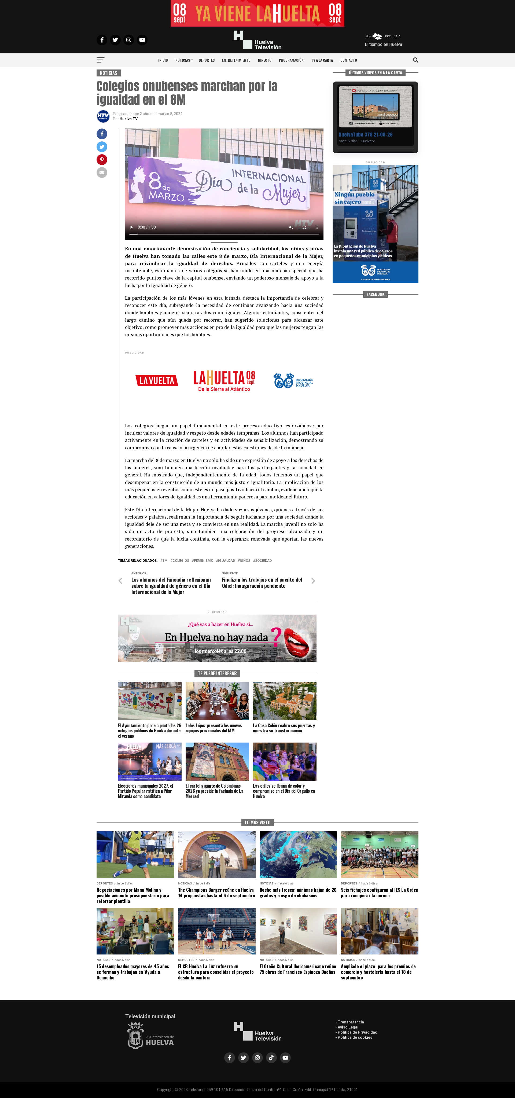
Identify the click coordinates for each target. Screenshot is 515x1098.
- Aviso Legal (346, 1027)
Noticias (182, 60)
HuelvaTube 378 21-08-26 (366, 134)
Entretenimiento (236, 60)
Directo (264, 60)
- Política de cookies (353, 1037)
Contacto (348, 60)
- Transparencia (349, 1022)
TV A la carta (322, 60)
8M (165, 561)
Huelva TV (129, 119)
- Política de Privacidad (356, 1032)
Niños (245, 561)
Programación (291, 60)
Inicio (163, 60)
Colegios (180, 561)
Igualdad (226, 561)
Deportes (207, 60)
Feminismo (203, 561)
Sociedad (263, 561)
